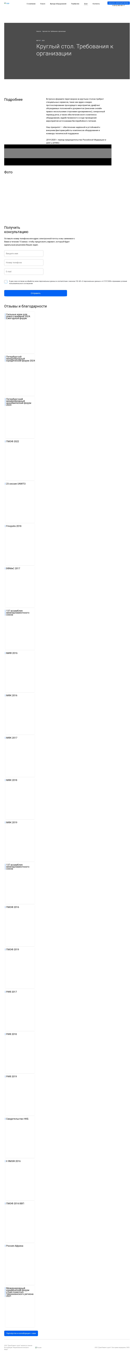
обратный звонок (119, 3)
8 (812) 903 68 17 (119, 5)
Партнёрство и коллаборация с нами (21, 1333)
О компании (31, 4)
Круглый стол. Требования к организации (54, 31)
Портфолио (75, 4)
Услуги (42, 4)
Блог (86, 4)
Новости (38, 31)
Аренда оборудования (58, 4)
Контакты (96, 4)
